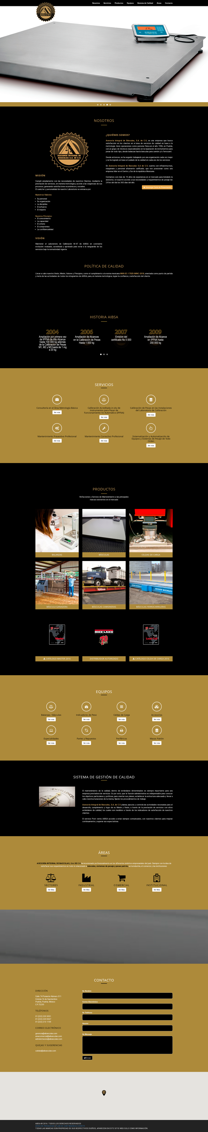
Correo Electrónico (90, 1001)
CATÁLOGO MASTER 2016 (58, 658)
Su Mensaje (87, 1034)
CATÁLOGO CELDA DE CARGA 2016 (152, 658)
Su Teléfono (87, 1012)
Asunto (85, 1023)
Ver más (57, 412)
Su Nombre (86, 991)
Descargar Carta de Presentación (158, 187)
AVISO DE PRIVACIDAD (44, 1126)
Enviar (88, 1058)
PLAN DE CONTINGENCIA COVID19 (70, 1126)
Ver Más (51, 889)
